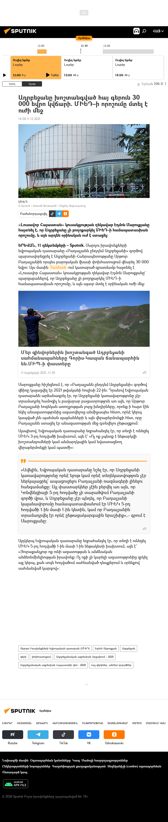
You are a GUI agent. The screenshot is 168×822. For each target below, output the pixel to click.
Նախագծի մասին (15, 760)
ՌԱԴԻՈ (137, 723)
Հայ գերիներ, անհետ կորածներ (111, 665)
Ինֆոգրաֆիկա (92, 723)
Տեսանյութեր (117, 723)
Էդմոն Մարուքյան (106, 648)
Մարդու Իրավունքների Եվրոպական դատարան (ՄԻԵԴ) (55, 648)
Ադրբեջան (128, 648)
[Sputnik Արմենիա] (21, 35)
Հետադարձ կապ (14, 772)
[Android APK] (15, 784)
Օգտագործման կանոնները (50, 760)
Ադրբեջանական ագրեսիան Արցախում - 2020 (85, 657)
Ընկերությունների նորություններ (26, 766)
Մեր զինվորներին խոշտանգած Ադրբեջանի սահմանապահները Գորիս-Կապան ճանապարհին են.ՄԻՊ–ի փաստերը (80, 357)
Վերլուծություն (65, 723)
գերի (23, 657)
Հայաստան (24, 723)
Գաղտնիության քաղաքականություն (79, 766)
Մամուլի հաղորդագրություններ (105, 760)
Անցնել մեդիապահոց (72, 206)
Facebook (58, 267)
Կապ (76, 760)
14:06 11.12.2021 (29, 119)
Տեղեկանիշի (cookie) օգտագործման (134, 766)
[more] (144, 372)
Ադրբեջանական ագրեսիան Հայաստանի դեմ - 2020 (53, 665)
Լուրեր (18, 64)
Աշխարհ (42, 723)
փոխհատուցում (41, 657)
